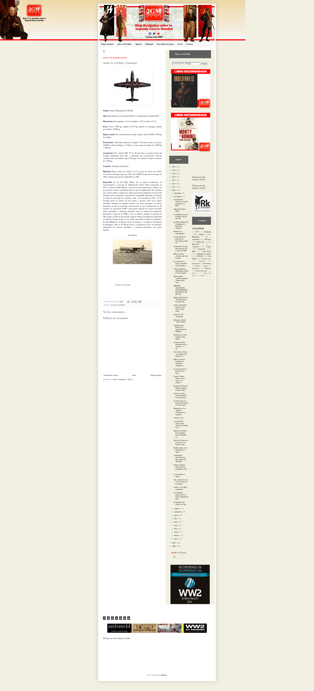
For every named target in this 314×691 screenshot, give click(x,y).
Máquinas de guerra (204, 254)
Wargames (207, 268)
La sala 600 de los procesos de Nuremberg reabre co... (181, 240)
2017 (174, 167)
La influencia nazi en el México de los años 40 (181, 216)
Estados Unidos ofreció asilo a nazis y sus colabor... (179, 379)
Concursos (196, 246)
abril (176, 528)
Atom (184, 552)
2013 (174, 180)
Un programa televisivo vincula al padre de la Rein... (181, 202)
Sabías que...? (202, 242)
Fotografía (202, 249)
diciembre (177, 193)
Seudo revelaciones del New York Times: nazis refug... (180, 308)
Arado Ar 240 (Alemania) (178, 315)
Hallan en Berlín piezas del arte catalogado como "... (180, 468)
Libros (202, 234)
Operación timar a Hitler (180, 210)
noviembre (178, 196)
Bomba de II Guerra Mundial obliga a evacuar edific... (181, 388)
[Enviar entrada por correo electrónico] (128, 301)
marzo (176, 532)
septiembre (178, 512)
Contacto (189, 44)
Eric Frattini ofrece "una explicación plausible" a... (180, 354)
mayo (176, 525)
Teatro (202, 275)
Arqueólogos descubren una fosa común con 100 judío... (180, 458)
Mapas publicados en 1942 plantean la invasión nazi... (181, 299)
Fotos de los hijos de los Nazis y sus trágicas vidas (181, 442)
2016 (174, 170)
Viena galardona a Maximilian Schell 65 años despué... (181, 271)
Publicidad (149, 44)
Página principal (107, 44)
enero (176, 538)
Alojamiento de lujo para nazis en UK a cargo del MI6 (180, 248)
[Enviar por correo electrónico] (132, 301)
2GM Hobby (207, 263)
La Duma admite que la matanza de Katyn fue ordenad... (181, 225)
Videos (208, 246)
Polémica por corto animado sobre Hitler (180, 337)
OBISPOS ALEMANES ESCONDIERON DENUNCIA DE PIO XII (180, 290)
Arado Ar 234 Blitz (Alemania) (180, 488)
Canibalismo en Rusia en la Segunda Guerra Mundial (180, 328)
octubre (177, 508)
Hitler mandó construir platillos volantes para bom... (181, 279)
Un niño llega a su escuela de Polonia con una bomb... (181, 403)
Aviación (114, 305)
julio (176, 518)
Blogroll (138, 44)
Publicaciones (206, 259)
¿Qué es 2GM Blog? (124, 44)
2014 (174, 177)
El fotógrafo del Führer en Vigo (180, 503)
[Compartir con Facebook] (140, 301)
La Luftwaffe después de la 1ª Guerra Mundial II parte (181, 495)
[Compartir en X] (137, 301)
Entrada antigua (155, 375)
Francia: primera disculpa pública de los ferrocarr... (180, 395)
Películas (197, 236)
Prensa (180, 44)
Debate (197, 266)
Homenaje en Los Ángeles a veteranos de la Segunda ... (180, 411)
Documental (196, 263)
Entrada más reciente (111, 375)
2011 (174, 187)
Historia (207, 231)
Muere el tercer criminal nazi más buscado (181, 256)
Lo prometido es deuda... (179, 475)
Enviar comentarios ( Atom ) (123, 379)
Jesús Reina (121, 305)
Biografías (197, 244)
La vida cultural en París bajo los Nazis (180, 371)
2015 (174, 173)
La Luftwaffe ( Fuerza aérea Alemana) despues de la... (181, 424)
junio (176, 522)
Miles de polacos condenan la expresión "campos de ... (179, 362)
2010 (174, 190)
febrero (177, 535)
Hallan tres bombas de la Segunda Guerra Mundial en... (180, 434)
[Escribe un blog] (135, 301)
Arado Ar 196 (178, 418)
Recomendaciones (202, 271)
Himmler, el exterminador (179, 232)
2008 (174, 546)
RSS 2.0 (176, 552)
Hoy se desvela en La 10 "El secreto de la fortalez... (181, 482)
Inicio (134, 375)
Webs (194, 251)
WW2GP (200, 256)
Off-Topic (207, 239)
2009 (174, 543)
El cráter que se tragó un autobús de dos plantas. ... (181, 263)
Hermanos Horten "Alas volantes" (180, 321)
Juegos (206, 266)
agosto (176, 515)
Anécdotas (196, 239)
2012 (174, 183)
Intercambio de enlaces (165, 44)
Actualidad (198, 228)
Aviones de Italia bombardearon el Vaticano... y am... (180, 345)
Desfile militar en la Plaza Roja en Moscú (180, 450)
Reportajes (196, 268)
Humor (195, 273)
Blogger (164, 675)
